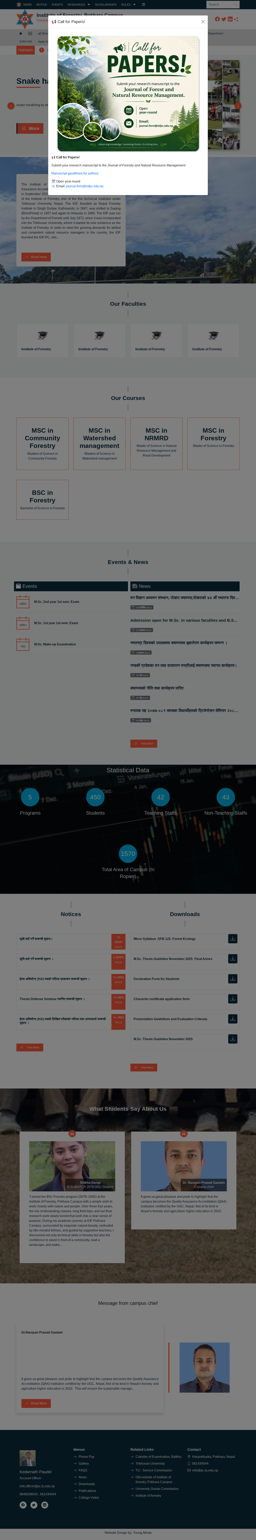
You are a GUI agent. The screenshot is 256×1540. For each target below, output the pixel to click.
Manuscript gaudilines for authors (74, 173)
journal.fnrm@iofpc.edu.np (84, 186)
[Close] (203, 21)
